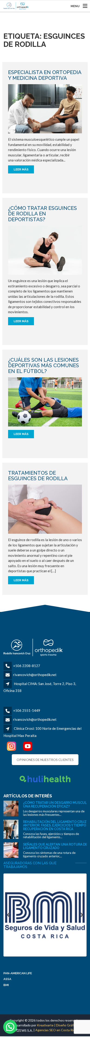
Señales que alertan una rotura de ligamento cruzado (55, 846)
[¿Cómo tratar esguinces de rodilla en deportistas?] (45, 249)
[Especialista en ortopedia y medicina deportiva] (45, 108)
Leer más (21, 169)
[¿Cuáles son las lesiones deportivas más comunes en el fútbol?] (45, 401)
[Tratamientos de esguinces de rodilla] (45, 509)
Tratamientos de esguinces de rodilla (38, 475)
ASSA (7, 979)
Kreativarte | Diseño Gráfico (57, 1025)
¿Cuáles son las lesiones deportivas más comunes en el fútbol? (43, 365)
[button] (10, 1027)
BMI (6, 985)
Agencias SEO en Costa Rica (55, 1030)
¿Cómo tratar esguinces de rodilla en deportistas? (42, 213)
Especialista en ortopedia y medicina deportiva (44, 75)
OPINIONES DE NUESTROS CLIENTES (45, 760)
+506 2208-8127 (26, 666)
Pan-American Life (17, 973)
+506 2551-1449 (26, 710)
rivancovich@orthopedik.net (35, 675)
